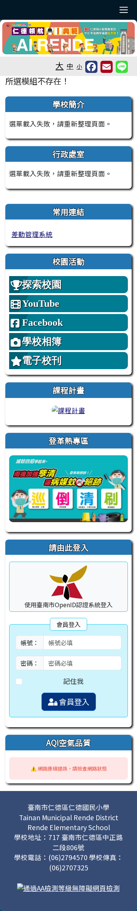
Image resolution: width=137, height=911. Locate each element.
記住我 (73, 681)
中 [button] (70, 66)
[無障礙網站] (68, 887)
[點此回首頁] (68, 38)
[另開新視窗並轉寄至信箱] (106, 67)
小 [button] (79, 66)
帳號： (30, 642)
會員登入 (73, 701)
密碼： (30, 663)
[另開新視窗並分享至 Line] (122, 67)
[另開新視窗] (68, 488)
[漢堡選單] (123, 10)
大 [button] (60, 65)
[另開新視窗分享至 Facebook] (91, 67)
